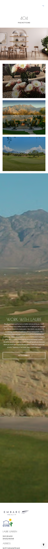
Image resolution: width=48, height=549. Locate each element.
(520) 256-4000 (8, 536)
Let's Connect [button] (24, 355)
